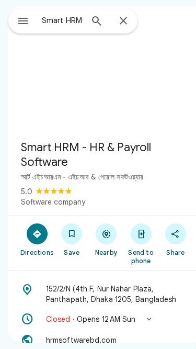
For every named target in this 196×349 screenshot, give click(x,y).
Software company (53, 202)
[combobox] (62, 20)
